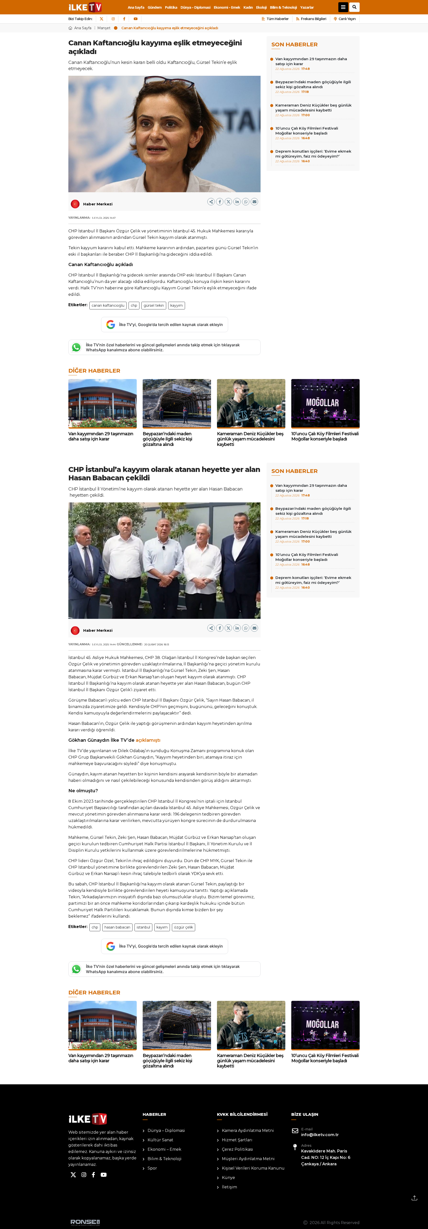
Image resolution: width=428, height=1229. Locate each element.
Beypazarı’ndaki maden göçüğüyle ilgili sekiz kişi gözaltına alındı (313, 87)
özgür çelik (183, 927)
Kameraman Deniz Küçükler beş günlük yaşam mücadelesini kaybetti (313, 110)
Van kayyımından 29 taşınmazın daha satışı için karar (311, 63)
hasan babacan (117, 927)
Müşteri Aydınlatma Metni (248, 1158)
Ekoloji (261, 7)
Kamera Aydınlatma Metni (248, 1130)
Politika (171, 7)
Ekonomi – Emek (227, 7)
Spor (152, 1168)
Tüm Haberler (278, 19)
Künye (228, 1177)
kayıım (162, 927)
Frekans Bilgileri (313, 19)
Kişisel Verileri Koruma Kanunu (253, 1168)
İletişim (229, 1187)
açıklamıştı (148, 740)
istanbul (143, 927)
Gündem (154, 7)
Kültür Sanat (160, 1140)
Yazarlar (307, 7)
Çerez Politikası (237, 1149)
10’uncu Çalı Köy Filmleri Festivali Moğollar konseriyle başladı (306, 133)
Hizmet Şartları (237, 1140)
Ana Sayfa (136, 7)
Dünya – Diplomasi (195, 7)
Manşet (103, 28)
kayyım (176, 305)
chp (134, 305)
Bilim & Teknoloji (283, 7)
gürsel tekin (154, 305)
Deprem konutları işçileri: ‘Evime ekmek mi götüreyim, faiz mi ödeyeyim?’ (313, 156)
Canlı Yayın (347, 19)
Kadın (248, 7)
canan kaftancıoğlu (108, 305)
